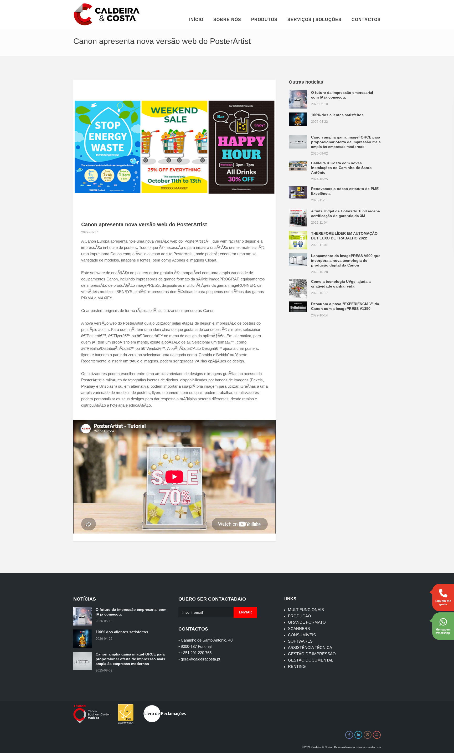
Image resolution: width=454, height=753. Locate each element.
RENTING (297, 666)
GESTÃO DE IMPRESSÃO (312, 654)
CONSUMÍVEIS (302, 635)
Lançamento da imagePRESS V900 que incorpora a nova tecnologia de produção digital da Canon (345, 260)
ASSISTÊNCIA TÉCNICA (310, 647)
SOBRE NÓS (227, 19)
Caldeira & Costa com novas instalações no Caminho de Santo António (341, 168)
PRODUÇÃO (299, 616)
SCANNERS (299, 628)
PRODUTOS (264, 19)
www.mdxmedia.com (369, 747)
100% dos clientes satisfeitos (337, 115)
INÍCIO (196, 19)
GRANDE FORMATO (307, 622)
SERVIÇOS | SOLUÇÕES (314, 19)
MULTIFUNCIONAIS (306, 609)
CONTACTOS (366, 19)
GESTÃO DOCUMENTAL (310, 660)
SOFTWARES (300, 641)
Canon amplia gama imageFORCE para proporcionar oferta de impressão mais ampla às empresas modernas (346, 142)
